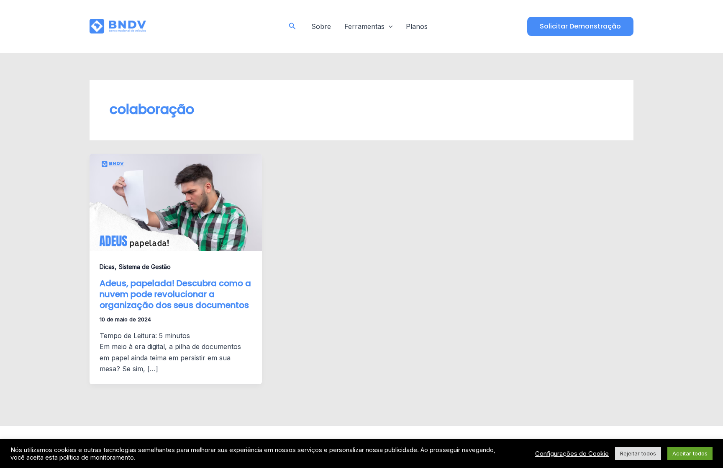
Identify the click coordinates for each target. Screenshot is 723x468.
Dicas (107, 266)
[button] (292, 26)
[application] (389, 26)
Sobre (321, 26)
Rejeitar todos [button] (638, 453)
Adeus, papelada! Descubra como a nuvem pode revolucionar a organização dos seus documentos (175, 294)
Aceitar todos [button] (690, 453)
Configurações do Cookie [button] (572, 454)
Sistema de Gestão (145, 266)
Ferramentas (364, 26)
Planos (417, 26)
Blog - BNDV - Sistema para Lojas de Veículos (211, 26)
